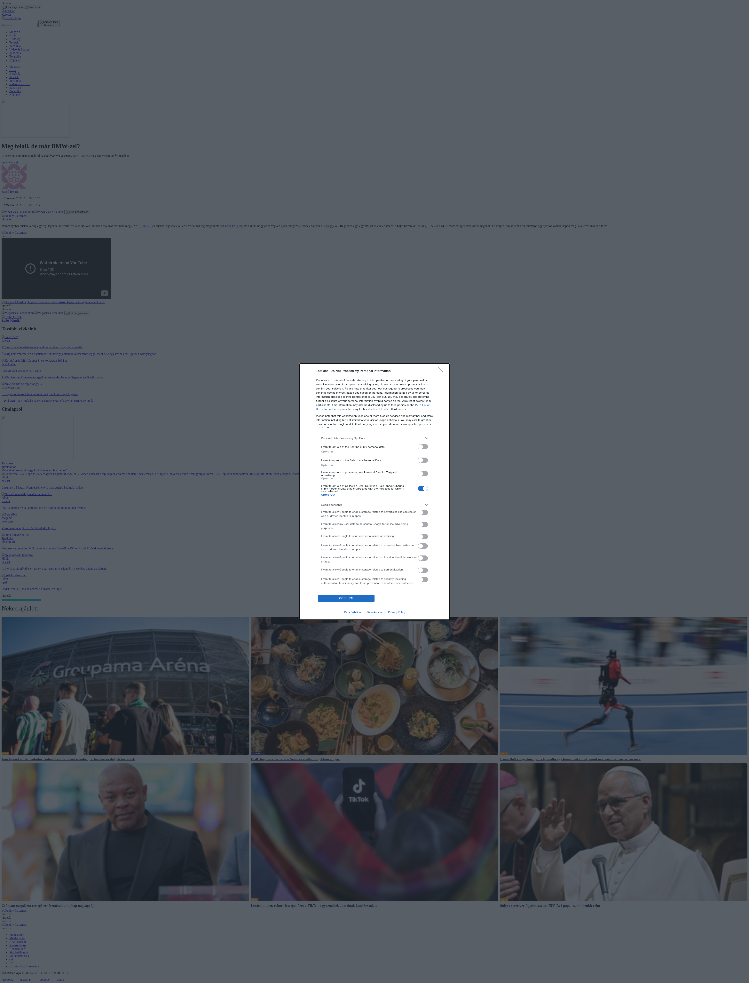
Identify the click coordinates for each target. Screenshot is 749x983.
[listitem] (374, 438)
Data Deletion (352, 612)
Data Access (374, 612)
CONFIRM (346, 598)
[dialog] (374, 492)
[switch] (423, 446)
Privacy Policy (396, 612)
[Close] (442, 371)
